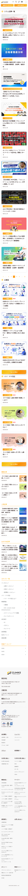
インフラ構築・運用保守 (6, 796)
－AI (3, 622)
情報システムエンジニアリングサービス (20, 798)
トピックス (17, 740)
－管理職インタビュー (8, 592)
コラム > (3, 750)
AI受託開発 (3, 782)
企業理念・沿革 (4, 737)
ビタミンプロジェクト (19, 771)
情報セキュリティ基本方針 (7, 872)
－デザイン (5, 625)
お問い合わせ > (18, 819)
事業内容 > (4, 779)
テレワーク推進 (18, 761)
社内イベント (5, 635)
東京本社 (4, 678)
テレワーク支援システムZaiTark (20, 811)
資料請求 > (4, 819)
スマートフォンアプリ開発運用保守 (7, 825)
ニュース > (17, 734)
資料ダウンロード (7, 5)
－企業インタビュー (7, 586)
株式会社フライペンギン (20, 870)
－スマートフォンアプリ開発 (10, 613)
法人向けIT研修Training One (18, 802)
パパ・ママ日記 (5, 595)
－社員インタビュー (7, 589)
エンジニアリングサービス (7, 789)
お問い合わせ (20, 5)
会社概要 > (4, 734)
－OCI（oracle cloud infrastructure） (8, 609)
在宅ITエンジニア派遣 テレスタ (7, 847)
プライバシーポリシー (6, 718)
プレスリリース (18, 737)
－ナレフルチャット (7, 616)
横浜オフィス (5, 698)
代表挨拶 (3, 740)
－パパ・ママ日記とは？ (9, 598)
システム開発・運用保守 (6, 798)
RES (16, 763)
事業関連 (4, 601)
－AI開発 (4, 604)
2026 (2, 648)
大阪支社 (4, 690)
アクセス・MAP (4, 745)
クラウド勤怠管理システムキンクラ (20, 807)
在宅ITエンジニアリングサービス (20, 793)
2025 (2, 651)
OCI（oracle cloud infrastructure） (5, 835)
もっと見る (14, 372)
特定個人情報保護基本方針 (6, 719)
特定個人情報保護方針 (6, 875)
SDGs (16, 774)
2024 (2, 654)
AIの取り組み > (5, 758)
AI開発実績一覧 (4, 763)
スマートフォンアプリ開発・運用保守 (6, 802)
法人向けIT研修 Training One (6, 843)
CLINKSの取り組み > (20, 758)
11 (24, 276)
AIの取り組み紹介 (5, 761)
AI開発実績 (3, 822)
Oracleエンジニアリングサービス (7, 793)
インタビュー (5, 583)
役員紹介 (3, 742)
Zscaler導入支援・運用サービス (7, 786)
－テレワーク (5, 628)
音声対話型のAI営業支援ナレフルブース (20, 789)
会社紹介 (4, 619)
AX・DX (16, 769)
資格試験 (4, 638)
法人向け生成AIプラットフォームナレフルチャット (20, 784)
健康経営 (16, 766)
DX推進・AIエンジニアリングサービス (7, 806)
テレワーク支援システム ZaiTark (6, 851)
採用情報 (17, 750)
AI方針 (2, 878)
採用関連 (4, 631)
